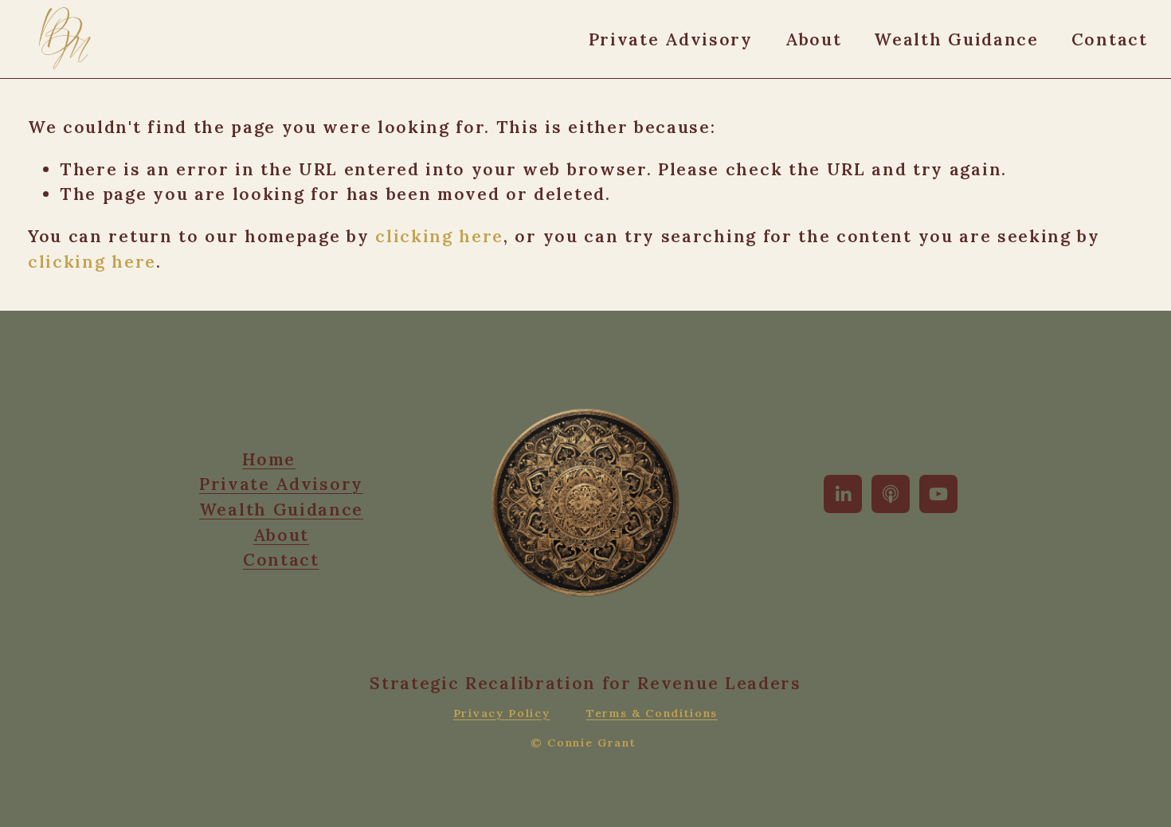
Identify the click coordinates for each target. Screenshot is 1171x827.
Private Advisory (671, 39)
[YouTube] (938, 494)
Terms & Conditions (652, 713)
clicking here (439, 236)
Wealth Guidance (956, 39)
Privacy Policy (501, 713)
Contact (1109, 39)
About (813, 39)
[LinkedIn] (843, 494)
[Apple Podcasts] (890, 494)
